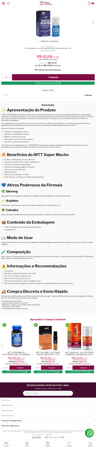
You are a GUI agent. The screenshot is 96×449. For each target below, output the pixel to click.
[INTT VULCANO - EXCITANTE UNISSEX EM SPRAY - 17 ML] (48, 348)
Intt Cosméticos (48, 46)
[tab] (42, 36)
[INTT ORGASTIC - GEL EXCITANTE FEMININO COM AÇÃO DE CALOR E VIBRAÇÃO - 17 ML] (79, 348)
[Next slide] (93, 22)
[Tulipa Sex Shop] (46, 3)
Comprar (53, 77)
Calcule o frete (48, 90)
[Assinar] (70, 393)
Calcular (88, 95)
